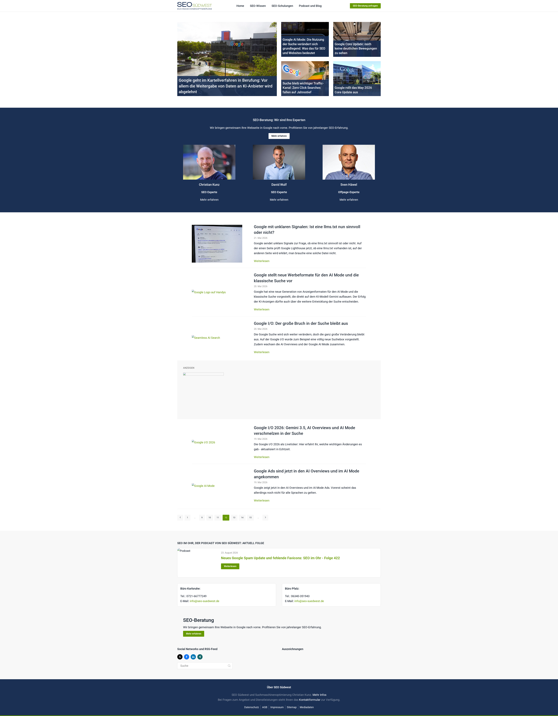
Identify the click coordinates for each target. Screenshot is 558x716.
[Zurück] (180, 518)
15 (250, 517)
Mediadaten (307, 707)
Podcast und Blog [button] (310, 6)
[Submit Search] (229, 665)
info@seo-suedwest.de (204, 601)
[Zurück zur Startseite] (194, 6)
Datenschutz (251, 707)
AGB (264, 707)
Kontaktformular (309, 699)
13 (234, 517)
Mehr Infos (319, 695)
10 (210, 517)
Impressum (277, 707)
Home (240, 6)
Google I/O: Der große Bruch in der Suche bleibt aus (301, 323)
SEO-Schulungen (282, 6)
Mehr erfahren (279, 136)
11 (218, 517)
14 (242, 517)
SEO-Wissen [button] (258, 6)
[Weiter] (265, 518)
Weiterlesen (261, 261)
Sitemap (292, 707)
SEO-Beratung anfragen (365, 5)
